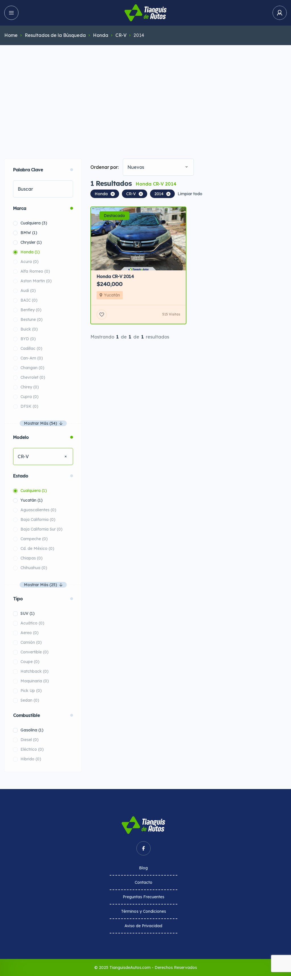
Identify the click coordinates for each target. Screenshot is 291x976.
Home (11, 35)
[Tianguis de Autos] (145, 13)
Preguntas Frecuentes (143, 896)
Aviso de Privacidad (143, 925)
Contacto (143, 882)
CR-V (120, 35)
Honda (100, 35)
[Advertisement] (145, 93)
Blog (143, 867)
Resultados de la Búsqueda (55, 35)
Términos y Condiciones (143, 911)
